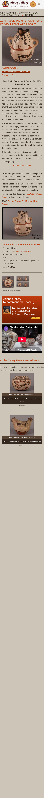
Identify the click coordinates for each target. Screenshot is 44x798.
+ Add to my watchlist (11, 68)
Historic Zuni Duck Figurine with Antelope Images (22, 441)
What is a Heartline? (22, 166)
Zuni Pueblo (27, 201)
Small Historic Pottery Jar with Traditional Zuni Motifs (22, 400)
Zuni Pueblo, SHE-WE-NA (19, 14)
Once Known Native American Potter (21, 244)
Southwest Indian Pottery (15, 13)
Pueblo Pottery (14, 201)
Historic (28, 15)
